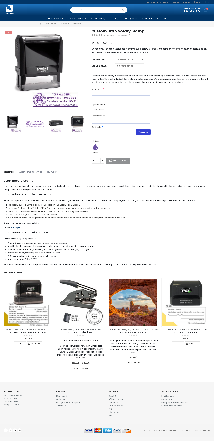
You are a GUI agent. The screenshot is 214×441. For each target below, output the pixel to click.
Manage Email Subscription (68, 402)
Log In (201, 2)
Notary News (131, 18)
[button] (4, 71)
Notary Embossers (67, 330)
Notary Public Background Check (175, 402)
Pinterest (15, 430)
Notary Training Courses (117, 330)
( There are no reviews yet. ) (117, 35)
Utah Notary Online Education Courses (144, 330)
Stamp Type (97, 59)
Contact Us (188, 2)
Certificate (97, 127)
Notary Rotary (167, 399)
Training (114, 18)
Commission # (98, 115)
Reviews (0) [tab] (52, 172)
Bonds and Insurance (13, 395)
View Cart (161, 18)
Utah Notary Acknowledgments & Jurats (40, 330)
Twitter (10, 430)
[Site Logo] (9, 10)
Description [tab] (9, 172)
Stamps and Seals (11, 404)
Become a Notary (78, 18)
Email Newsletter (116, 405)
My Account (147, 18)
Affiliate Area (61, 405)
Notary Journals (10, 398)
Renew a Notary (98, 18)
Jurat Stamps (169, 330)
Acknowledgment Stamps (12, 330)
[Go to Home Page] (41, 24)
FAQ (110, 409)
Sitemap (112, 415)
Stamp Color (98, 66)
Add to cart (36, 344)
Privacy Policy (114, 412)
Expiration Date (98, 104)
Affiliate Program (116, 399)
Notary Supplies (55, 18)
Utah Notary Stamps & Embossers (89, 330)
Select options (82, 368)
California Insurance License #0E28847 (194, 430)
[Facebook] (208, 2)
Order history (62, 399)
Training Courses (11, 401)
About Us (176, 2)
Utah (23, 330)
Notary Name (102, 89)
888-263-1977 (192, 10)
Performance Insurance (171, 405)
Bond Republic (167, 396)
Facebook (6, 430)
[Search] (123, 9)
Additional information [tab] (30, 172)
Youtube (19, 430)
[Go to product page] (28, 303)
